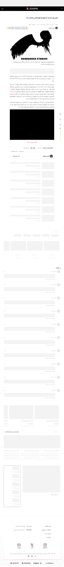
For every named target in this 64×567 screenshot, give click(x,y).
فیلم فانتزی (13, 92)
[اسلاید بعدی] (2, 447)
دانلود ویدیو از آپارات (32, 142)
